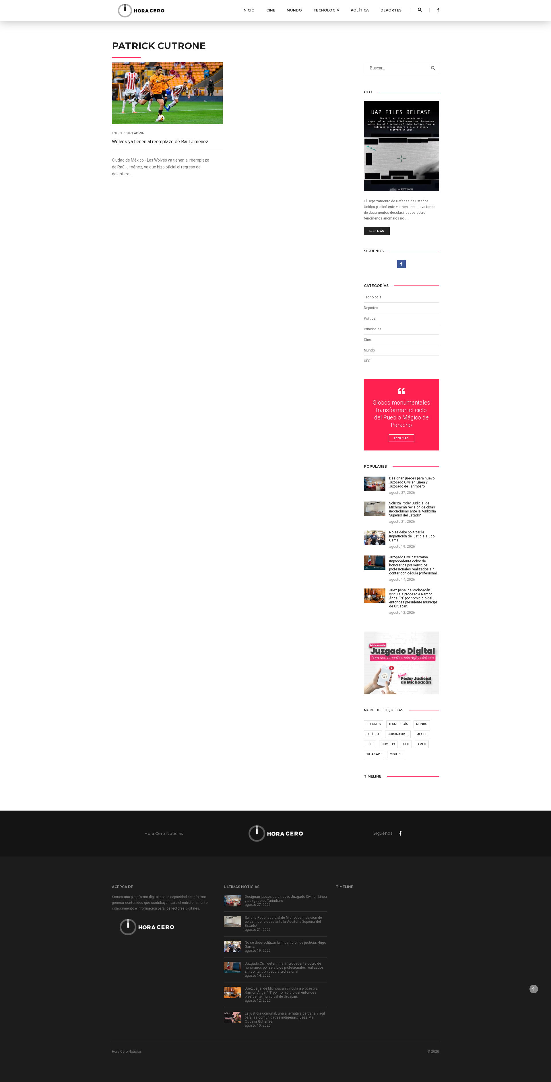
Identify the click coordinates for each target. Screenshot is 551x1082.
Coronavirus (398, 734)
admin (139, 133)
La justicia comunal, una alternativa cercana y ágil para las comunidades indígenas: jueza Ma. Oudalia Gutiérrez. (285, 1017)
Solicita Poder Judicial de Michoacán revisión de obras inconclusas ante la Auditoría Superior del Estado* (283, 922)
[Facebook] (436, 10)
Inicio (248, 10)
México (422, 734)
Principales (372, 329)
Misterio (396, 754)
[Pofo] (141, 10)
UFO (367, 361)
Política (360, 10)
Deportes (391, 10)
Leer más (376, 230)
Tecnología (326, 10)
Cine (271, 10)
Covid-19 (388, 744)
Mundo (294, 10)
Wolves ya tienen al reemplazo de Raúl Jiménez (160, 141)
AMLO (422, 744)
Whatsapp (373, 754)
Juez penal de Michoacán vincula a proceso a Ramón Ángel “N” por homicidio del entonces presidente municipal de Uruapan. (281, 992)
